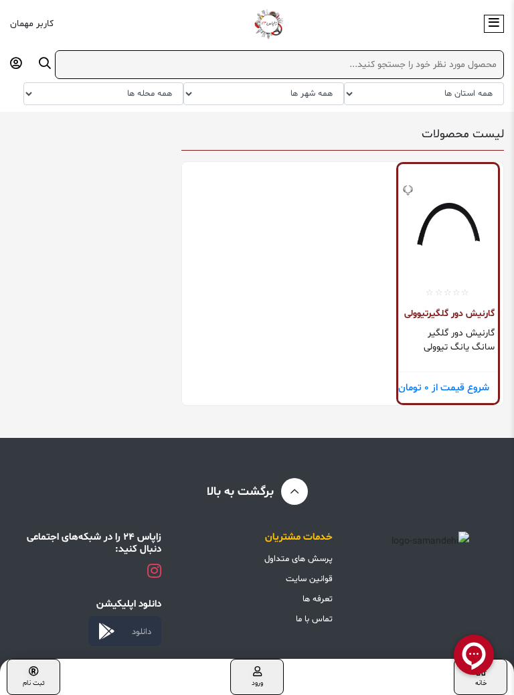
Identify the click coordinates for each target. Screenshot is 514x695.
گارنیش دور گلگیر (461, 333)
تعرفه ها (318, 599)
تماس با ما (314, 619)
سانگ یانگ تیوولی (459, 347)
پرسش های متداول (298, 559)
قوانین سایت (309, 579)
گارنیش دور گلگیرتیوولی (449, 313)
